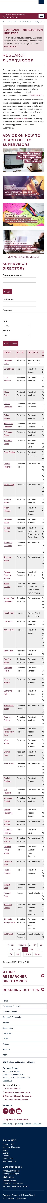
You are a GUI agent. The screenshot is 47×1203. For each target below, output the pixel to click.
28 (42, 945)
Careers (6, 1156)
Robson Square (9, 1181)
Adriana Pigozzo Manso (7, 575)
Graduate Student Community (18, 1096)
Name (7, 352)
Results (6, 330)
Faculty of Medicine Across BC (16, 1186)
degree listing (21, 118)
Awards (6, 1023)
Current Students (10, 1012)
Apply (5, 1055)
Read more (10, 46)
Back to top (8, 1124)
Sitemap (19, 1124)
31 (26, 949)
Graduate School (8, 22)
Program (7, 310)
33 (39, 949)
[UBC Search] (41, 3)
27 (36, 945)
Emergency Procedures (11, 1195)
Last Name (8, 299)
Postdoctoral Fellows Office (17, 1092)
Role (5, 321)
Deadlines (7, 1033)
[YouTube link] (19, 1111)
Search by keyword (12, 275)
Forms (5, 1039)
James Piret (9, 630)
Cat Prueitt (8, 934)
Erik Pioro (8, 621)
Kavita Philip (9, 485)
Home (5, 1001)
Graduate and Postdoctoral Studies (23, 1063)
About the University (11, 1147)
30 (20, 949)
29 (13, 949)
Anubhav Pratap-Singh (7, 850)
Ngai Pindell (9, 613)
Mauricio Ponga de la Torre (9, 732)
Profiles (28, 1124)
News (5, 1150)
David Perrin (9, 369)
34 (12, 954)
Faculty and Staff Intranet (16, 1100)
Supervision (8, 1028)
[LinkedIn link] (12, 1111)
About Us (6, 1049)
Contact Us (7, 1081)
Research (37, 1124)
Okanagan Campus (11, 1174)
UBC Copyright (8, 1198)
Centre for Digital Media (13, 1183)
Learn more (35, 95)
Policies (6, 1044)
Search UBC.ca (9, 1161)
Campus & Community (12, 1017)
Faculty (33, 352)
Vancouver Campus (11, 1171)
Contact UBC (8, 1144)
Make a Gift (8, 1158)
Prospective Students (21, 22)
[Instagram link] (5, 1111)
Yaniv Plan (8, 651)
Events (6, 1153)
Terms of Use (28, 1195)
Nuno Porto (8, 763)
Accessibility (21, 1198)
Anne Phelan (9, 452)
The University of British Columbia (17, 5)
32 (33, 949)
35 (18, 954)
